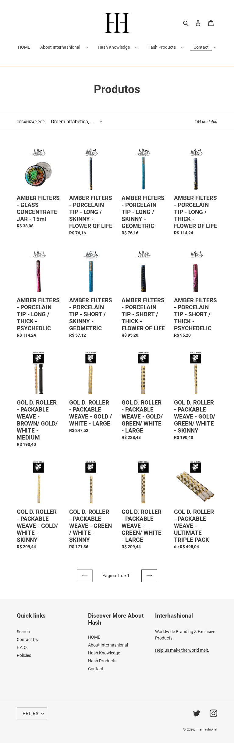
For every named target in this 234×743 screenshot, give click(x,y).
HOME (94, 637)
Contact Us (27, 639)
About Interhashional (60, 47)
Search (23, 631)
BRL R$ (30, 714)
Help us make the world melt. (182, 650)
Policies (24, 655)
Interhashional (206, 729)
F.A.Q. (22, 647)
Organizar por (30, 122)
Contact (201, 47)
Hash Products (161, 47)
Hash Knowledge (114, 47)
